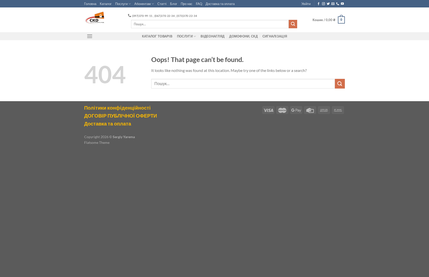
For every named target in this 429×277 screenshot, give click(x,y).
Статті (162, 4)
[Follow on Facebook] (318, 4)
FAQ (199, 4)
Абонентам (142, 4)
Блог (173, 4)
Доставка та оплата (220, 4)
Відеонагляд (212, 36)
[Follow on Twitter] (328, 4)
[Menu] (89, 36)
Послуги (121, 4)
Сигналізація (274, 36)
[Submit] (293, 24)
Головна (90, 4)
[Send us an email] (332, 4)
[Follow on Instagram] (323, 4)
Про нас (186, 4)
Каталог (106, 4)
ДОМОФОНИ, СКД (243, 36)
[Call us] (337, 4)
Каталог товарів (157, 36)
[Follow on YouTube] (342, 4)
